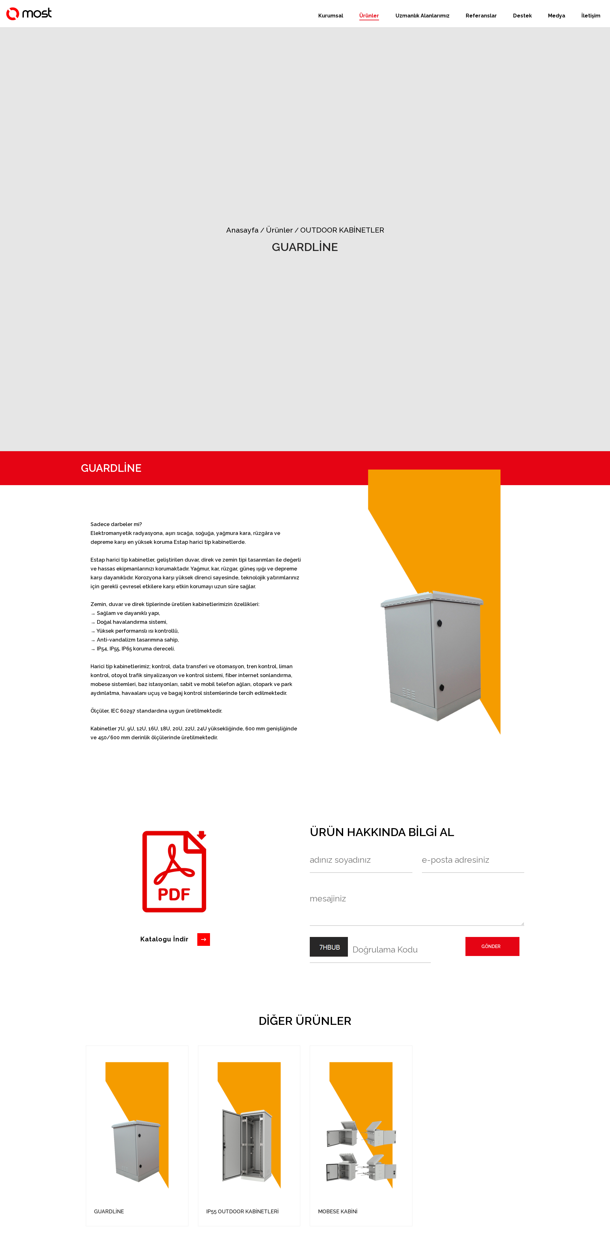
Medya (556, 16)
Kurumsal (330, 16)
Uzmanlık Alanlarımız (423, 16)
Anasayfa (242, 230)
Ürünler (369, 16)
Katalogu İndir (164, 939)
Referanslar (481, 16)
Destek (522, 16)
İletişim (590, 16)
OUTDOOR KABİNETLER (339, 230)
